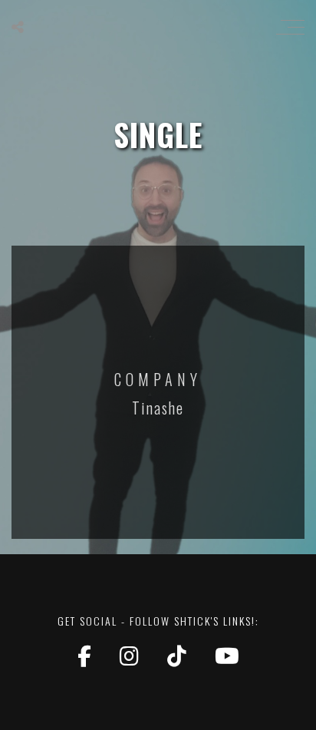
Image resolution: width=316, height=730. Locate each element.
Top (302, 716)
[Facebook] (87, 655)
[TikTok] (179, 655)
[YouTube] (227, 655)
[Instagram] (132, 655)
